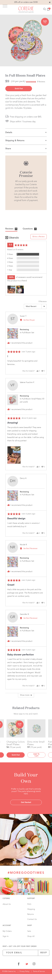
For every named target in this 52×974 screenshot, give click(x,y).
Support (31, 898)
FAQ (29, 904)
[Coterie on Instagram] (34, 964)
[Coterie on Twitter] (27, 964)
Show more (24, 695)
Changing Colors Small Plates (16, 743)
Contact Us (32, 919)
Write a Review (38, 237)
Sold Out (19, 89)
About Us (7, 904)
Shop (29, 925)
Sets (29, 931)
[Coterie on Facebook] (19, 964)
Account (7, 925)
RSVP (43, 953)
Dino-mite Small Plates (36, 743)
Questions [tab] (29, 229)
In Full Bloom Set (27, 333)
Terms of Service (39, 971)
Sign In (6, 936)
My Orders (7, 931)
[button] (35, 82)
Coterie (6, 898)
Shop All (30, 936)
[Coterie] (26, 10)
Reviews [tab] (11, 229)
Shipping (31, 909)
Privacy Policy (24, 971)
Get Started (26, 802)
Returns (30, 914)
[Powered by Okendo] (12, 237)
